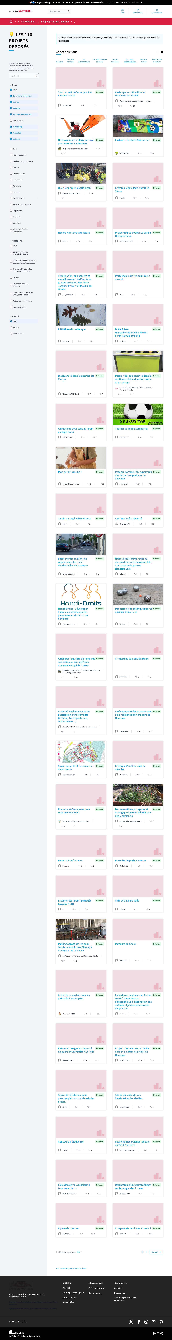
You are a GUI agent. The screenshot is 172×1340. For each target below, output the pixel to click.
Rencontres (119, 1293)
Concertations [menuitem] (70, 1297)
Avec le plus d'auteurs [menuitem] (157, 60)
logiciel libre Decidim (31, 1336)
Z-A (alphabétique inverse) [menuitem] (100, 60)
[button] (13, 85)
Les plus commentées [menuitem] (130, 60)
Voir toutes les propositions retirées (71, 1268)
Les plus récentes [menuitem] (70, 60)
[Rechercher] (68, 11)
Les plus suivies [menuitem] (143, 60)
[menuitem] (24, 75)
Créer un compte (96, 1288)
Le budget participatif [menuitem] (73, 1292)
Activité (118, 1288)
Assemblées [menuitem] (68, 1302)
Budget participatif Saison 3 (55, 21)
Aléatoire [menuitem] (59, 62)
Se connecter (95, 1293)
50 (78, 1252)
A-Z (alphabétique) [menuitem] (84, 60)
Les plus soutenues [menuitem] (115, 60)
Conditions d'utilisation (18, 1322)
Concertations (28, 21)
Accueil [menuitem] (66, 1287)
